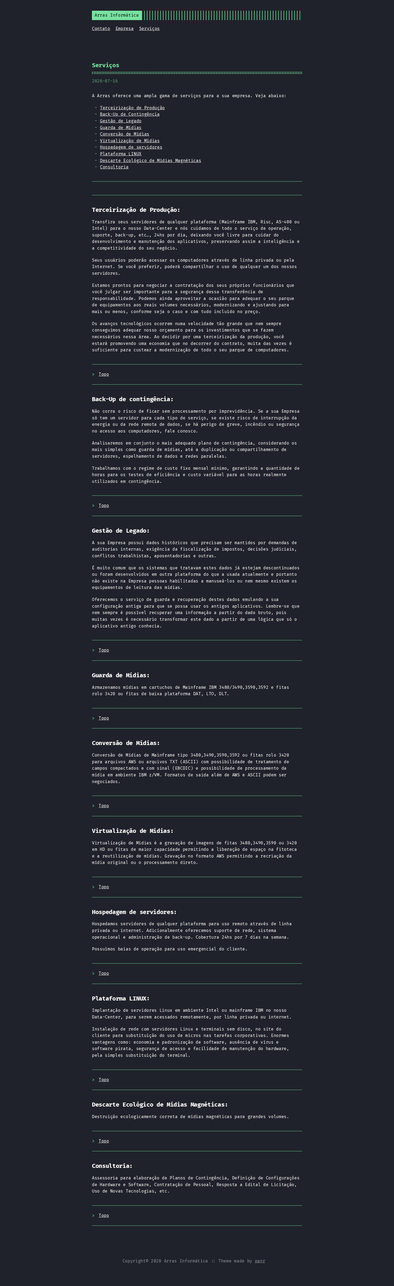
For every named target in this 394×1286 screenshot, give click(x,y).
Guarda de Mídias (121, 127)
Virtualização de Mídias (130, 140)
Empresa (125, 28)
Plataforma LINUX (121, 153)
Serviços (149, 28)
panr (260, 1261)
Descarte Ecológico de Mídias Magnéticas (150, 160)
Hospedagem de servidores (131, 147)
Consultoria (114, 167)
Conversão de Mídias (124, 134)
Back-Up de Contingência (130, 114)
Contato (101, 28)
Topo (104, 374)
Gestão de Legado (121, 120)
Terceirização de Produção (132, 107)
